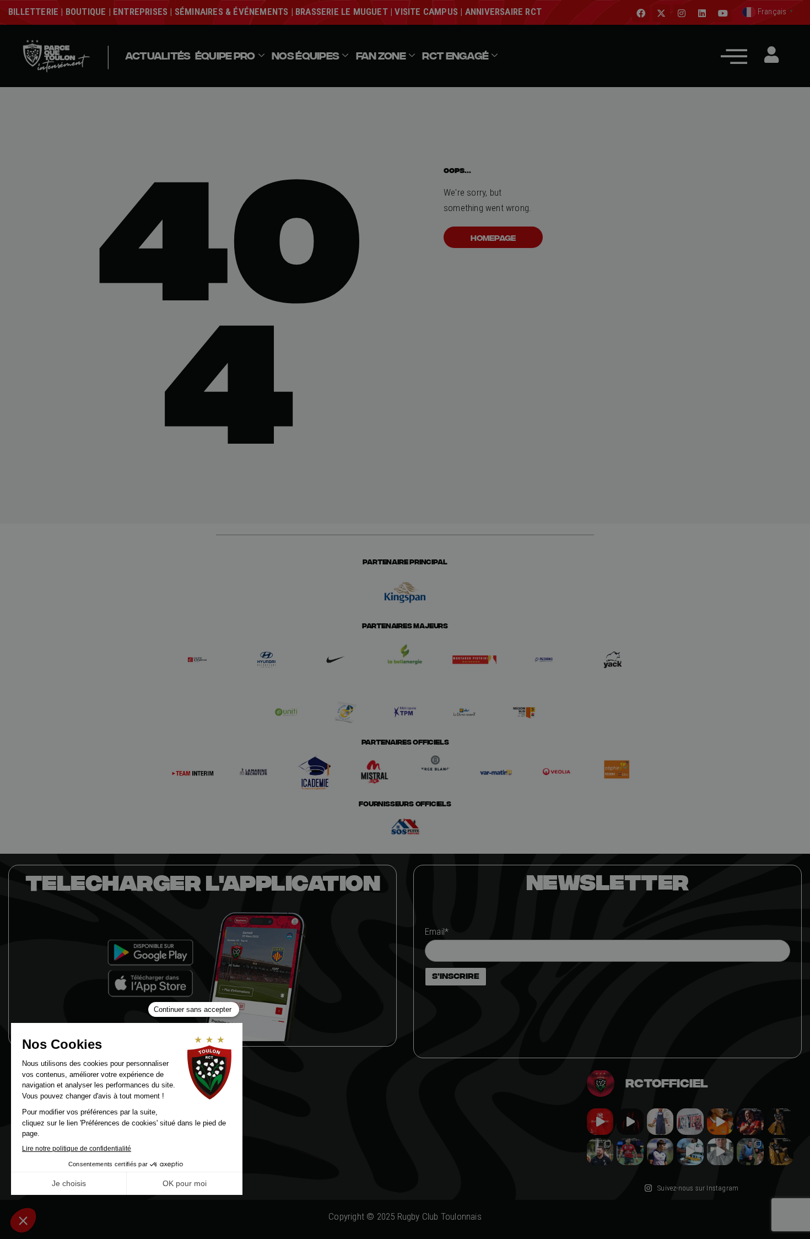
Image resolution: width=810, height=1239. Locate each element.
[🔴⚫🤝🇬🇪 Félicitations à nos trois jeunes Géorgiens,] (750, 1151)
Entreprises (140, 11)
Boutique (86, 11)
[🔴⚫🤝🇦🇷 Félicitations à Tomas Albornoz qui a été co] (630, 1151)
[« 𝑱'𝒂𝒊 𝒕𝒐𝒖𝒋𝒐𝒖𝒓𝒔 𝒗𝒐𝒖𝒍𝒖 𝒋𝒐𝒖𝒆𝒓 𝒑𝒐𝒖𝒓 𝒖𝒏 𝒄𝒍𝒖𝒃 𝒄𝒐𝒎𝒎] (720, 1151)
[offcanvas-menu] (734, 56)
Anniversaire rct (503, 11)
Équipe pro (225, 56)
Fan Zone (381, 56)
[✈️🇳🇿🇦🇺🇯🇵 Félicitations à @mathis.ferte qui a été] (660, 1151)
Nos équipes (305, 56)
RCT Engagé (455, 56)
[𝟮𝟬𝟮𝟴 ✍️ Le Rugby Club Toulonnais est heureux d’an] (690, 1121)
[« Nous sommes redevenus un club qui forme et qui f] (600, 1151)
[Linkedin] (702, 13)
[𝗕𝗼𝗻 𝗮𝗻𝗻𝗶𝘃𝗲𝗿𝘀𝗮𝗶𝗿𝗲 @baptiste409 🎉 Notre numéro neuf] (780, 1151)
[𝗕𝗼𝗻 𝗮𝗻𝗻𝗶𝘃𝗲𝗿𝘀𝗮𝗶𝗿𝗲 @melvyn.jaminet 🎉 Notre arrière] (750, 1121)
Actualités (158, 56)
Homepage (493, 237)
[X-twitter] (661, 13)
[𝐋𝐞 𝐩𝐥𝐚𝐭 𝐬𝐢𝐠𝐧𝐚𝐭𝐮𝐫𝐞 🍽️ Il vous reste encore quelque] (690, 1151)
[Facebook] (641, 13)
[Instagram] (681, 13)
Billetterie (33, 11)
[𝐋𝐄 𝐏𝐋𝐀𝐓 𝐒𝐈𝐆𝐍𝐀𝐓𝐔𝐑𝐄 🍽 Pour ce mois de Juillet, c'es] (660, 1121)
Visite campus (425, 11)
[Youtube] (723, 13)
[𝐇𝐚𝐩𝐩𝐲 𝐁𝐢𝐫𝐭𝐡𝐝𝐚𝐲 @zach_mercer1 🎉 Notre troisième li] (780, 1121)
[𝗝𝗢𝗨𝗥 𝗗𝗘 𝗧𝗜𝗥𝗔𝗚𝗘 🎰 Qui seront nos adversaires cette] (600, 1121)
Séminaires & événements (232, 11)
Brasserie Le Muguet (341, 11)
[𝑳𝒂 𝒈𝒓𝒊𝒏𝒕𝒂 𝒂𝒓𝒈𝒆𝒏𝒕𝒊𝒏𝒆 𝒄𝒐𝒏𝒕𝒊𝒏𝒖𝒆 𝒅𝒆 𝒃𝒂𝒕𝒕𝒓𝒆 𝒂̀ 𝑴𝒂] (720, 1121)
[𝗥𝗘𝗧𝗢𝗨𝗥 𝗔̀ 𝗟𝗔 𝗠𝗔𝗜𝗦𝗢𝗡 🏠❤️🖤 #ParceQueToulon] (630, 1121)
